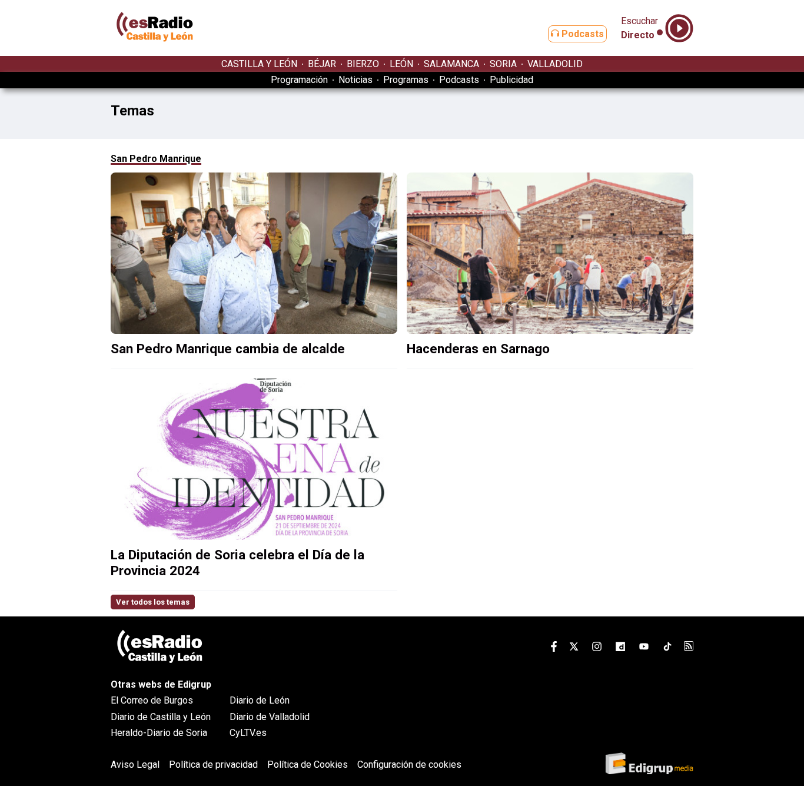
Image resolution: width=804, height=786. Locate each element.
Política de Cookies (307, 764)
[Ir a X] (573, 648)
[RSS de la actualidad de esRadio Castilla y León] (688, 647)
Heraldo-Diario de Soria (159, 732)
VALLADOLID (555, 63)
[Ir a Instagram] (597, 648)
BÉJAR (322, 63)
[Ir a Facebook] (554, 648)
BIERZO (363, 63)
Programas (405, 79)
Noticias (355, 79)
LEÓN (401, 63)
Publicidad (511, 79)
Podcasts (581, 33)
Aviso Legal (135, 764)
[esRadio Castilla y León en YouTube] (644, 648)
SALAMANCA (451, 63)
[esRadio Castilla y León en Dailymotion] (620, 648)
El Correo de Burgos (152, 700)
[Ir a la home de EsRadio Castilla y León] (155, 50)
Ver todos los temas (153, 602)
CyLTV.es (248, 732)
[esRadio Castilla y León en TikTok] (667, 648)
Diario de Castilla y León (161, 716)
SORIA (503, 63)
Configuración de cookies (409, 764)
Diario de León (260, 700)
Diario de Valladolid (270, 716)
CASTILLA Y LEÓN (259, 63)
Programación (299, 79)
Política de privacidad (213, 764)
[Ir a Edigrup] (649, 764)
